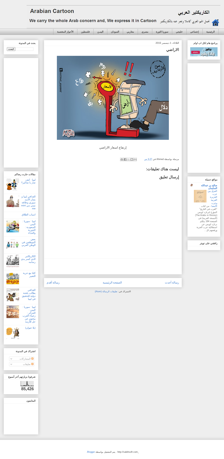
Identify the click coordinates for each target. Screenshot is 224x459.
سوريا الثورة (162, 31)
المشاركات (25, 358)
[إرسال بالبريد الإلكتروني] (135, 159)
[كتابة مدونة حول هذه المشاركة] (132, 159)
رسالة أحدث (172, 282)
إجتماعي (194, 31)
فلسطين (85, 31)
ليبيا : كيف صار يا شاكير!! (28, 181)
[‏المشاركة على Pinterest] (122, 159)
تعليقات (27, 364)
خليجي (179, 31)
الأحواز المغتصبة (65, 31)
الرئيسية (210, 31)
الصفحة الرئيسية (112, 282)
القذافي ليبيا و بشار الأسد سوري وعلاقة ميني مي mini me (28, 202)
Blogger (91, 452)
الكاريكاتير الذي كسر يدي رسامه (28, 259)
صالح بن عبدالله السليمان (209, 187)
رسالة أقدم (53, 282)
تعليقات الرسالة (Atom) (106, 291)
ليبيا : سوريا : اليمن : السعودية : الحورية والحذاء (29, 227)
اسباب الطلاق (29, 214)
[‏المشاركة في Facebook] (125, 159)
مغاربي (130, 31)
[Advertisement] (113, 266)
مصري (145, 31)
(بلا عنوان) (30, 327)
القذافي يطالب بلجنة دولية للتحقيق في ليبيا (29, 294)
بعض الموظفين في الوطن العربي (29, 242)
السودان (115, 31)
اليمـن (100, 31)
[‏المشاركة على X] (128, 159)
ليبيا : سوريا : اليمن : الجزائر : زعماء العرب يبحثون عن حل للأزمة (29, 314)
